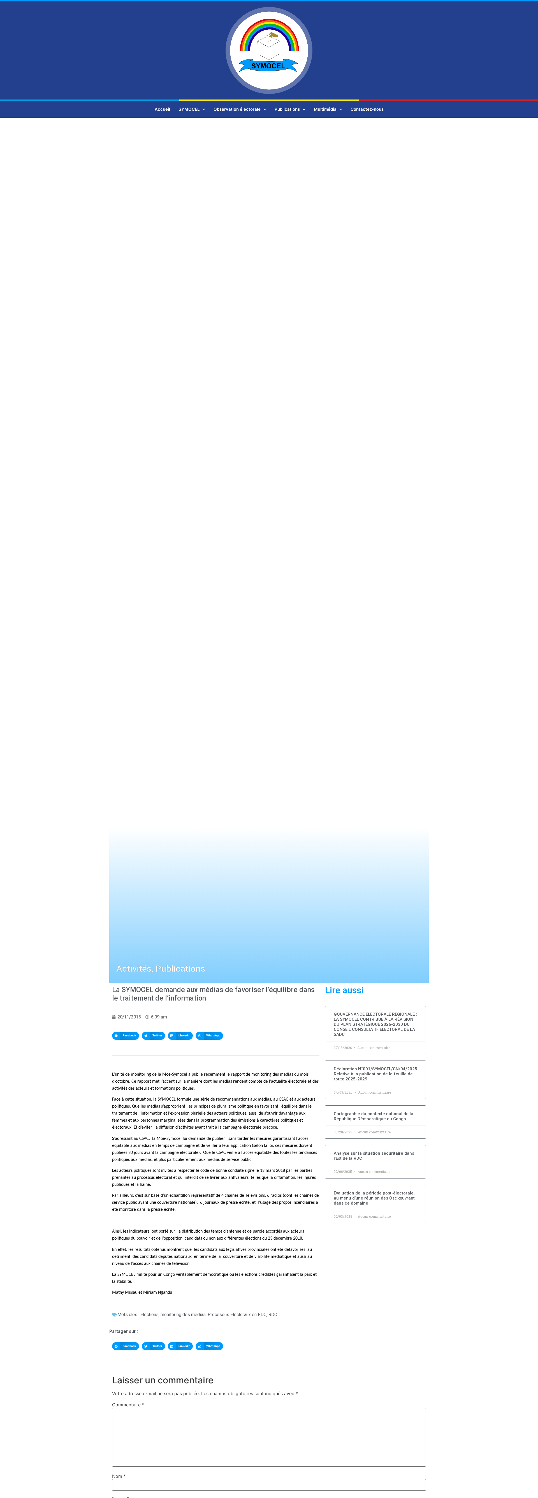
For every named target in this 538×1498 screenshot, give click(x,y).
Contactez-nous (367, 109)
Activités (133, 968)
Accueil (162, 109)
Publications (287, 109)
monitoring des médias (183, 1314)
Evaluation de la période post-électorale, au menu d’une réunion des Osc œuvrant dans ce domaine (374, 1198)
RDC (272, 1314)
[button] (125, 1036)
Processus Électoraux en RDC (237, 1314)
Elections (149, 1314)
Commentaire (128, 1404)
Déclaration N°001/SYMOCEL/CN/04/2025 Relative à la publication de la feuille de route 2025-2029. (375, 1074)
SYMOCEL (189, 109)
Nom (119, 1476)
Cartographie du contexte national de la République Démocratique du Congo (373, 1116)
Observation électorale (237, 109)
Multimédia (325, 109)
